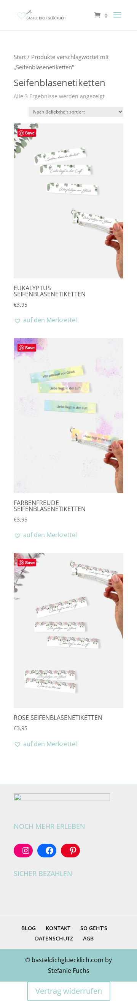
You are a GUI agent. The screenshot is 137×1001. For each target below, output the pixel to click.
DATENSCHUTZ (54, 938)
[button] (45, 320)
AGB (88, 938)
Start (20, 57)
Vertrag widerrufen (68, 991)
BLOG (28, 928)
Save (30, 133)
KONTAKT (58, 928)
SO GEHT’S (93, 928)
